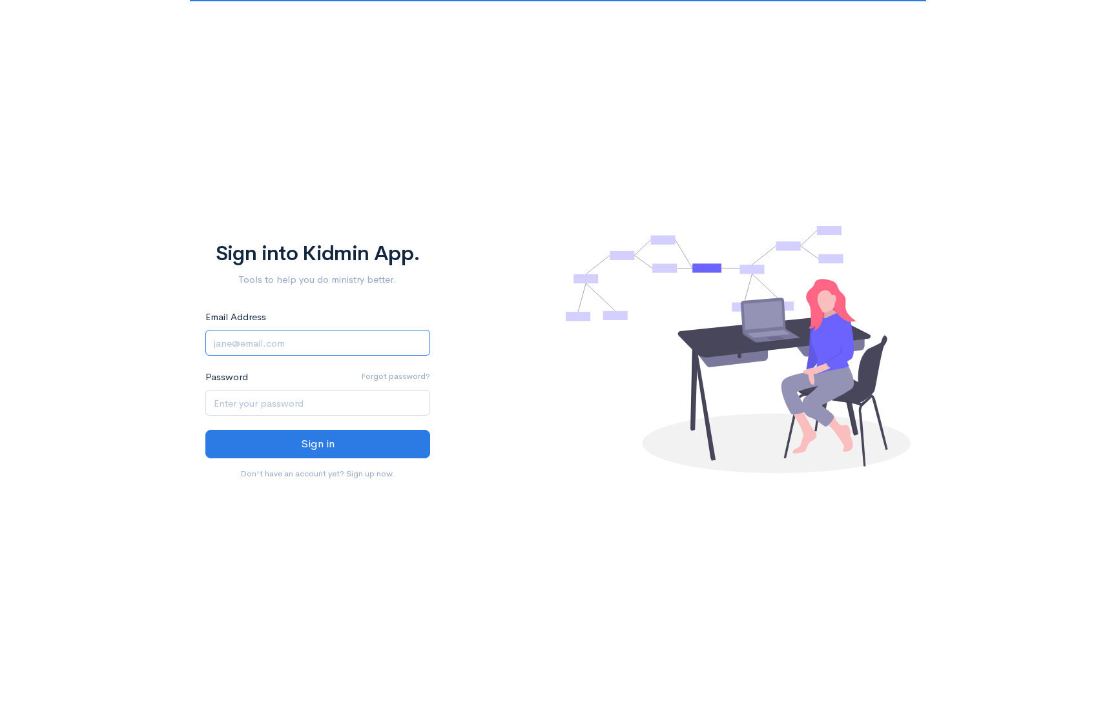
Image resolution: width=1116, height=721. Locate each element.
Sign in (318, 444)
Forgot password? (395, 376)
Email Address (235, 316)
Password (226, 377)
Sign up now (369, 473)
